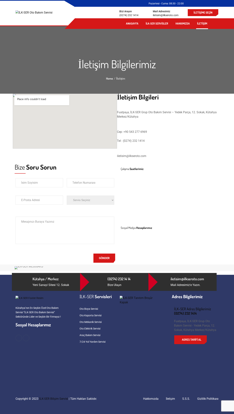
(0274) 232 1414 (128, 15)
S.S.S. (186, 398)
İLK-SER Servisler (157, 23)
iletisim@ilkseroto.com (165, 15)
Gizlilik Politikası (207, 398)
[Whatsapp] (145, 243)
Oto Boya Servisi (89, 308)
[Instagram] (135, 243)
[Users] (154, 243)
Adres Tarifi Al (191, 339)
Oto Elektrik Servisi (90, 328)
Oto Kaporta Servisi (90, 315)
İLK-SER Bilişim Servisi (53, 398)
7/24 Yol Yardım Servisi (92, 341)
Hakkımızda (183, 23)
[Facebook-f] (125, 243)
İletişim (202, 23)
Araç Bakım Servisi (90, 335)
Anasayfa (132, 23)
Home (109, 78)
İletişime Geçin (203, 12)
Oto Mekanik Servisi (91, 322)
